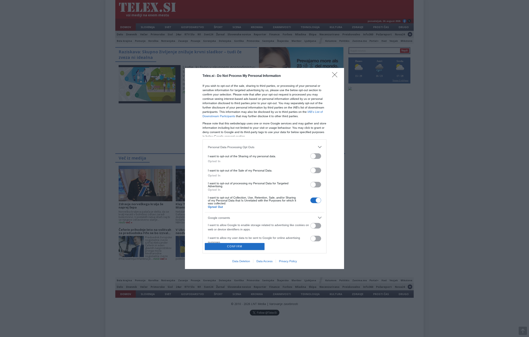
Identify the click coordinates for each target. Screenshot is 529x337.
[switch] (315, 156)
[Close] (336, 76)
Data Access (264, 261)
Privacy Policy (288, 261)
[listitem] (264, 147)
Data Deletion (241, 261)
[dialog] (264, 168)
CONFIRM (234, 246)
